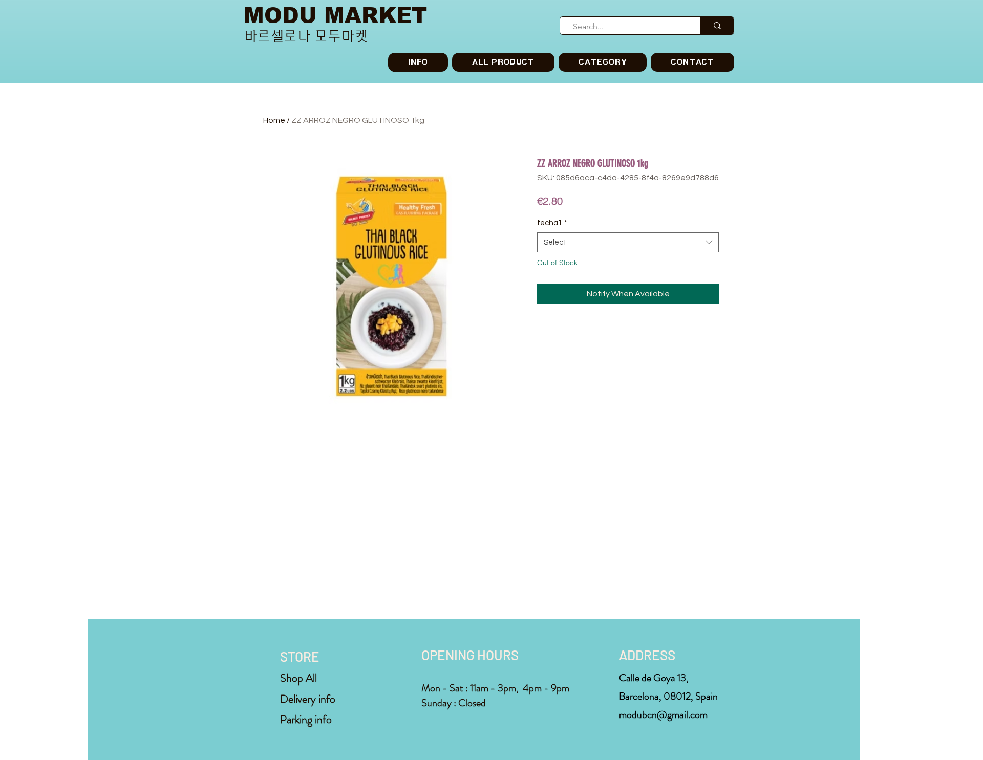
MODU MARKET (335, 16)
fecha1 (552, 223)
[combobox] (628, 242)
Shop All (298, 678)
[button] (603, 62)
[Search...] (717, 25)
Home (274, 120)
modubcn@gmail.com (663, 714)
